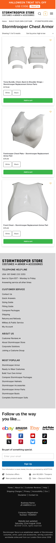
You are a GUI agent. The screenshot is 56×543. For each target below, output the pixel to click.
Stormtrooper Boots (10, 393)
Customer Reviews (33, 487)
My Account (7, 326)
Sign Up (28, 464)
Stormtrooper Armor (11, 365)
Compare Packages (11, 310)
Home (4, 21)
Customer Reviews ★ (11, 338)
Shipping (6, 314)
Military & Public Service (13, 322)
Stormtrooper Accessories (13, 385)
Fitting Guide (7, 306)
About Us (19, 487)
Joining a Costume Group (13, 350)
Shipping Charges (14, 491)
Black (16, 93)
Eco (46, 491)
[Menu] (52, 14)
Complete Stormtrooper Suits (15, 397)
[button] (45, 14)
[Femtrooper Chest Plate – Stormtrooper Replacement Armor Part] (28, 130)
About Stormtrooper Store (13, 342)
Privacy (27, 491)
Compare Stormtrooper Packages (17, 377)
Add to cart (28, 100)
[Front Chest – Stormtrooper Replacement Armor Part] (28, 201)
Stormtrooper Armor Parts (13, 389)
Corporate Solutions (11, 346)
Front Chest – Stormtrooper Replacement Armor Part (25, 225)
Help (45, 487)
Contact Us (7, 294)
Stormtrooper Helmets (12, 381)
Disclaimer (22, 495)
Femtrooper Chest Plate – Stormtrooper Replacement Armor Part (26, 154)
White (7, 93)
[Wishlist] (51, 40)
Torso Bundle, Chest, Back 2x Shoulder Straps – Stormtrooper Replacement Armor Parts (23, 83)
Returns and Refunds (11, 318)
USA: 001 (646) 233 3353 (13, 274)
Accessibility (37, 491)
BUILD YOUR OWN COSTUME (20, 21)
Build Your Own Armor (12, 373)
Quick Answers (8, 298)
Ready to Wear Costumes (13, 369)
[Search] (40, 14)
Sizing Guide (7, 302)
